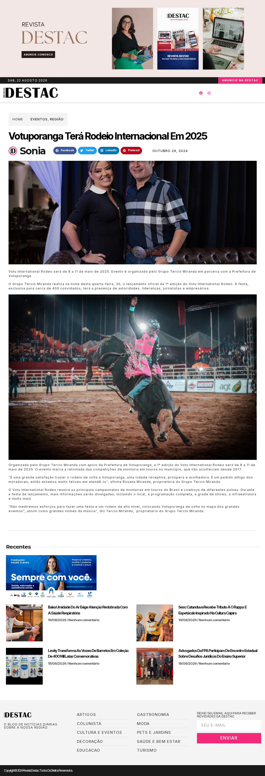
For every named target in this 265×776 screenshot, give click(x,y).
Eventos (39, 119)
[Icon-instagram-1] (21, 736)
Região (57, 119)
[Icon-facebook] (5, 736)
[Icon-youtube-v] (29, 736)
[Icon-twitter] (13, 736)
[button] (123, 93)
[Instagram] (208, 93)
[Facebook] (200, 93)
